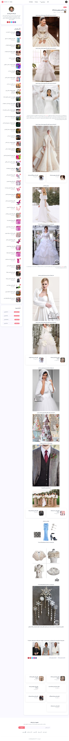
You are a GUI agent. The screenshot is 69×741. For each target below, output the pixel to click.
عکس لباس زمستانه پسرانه (33, 510)
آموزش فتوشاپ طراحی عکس (10, 77)
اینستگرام (29, 734)
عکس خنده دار (17, 315)
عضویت (21, 730)
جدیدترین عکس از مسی (11, 266)
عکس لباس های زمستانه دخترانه (33, 680)
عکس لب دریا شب (12, 58)
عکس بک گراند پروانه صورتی (10, 233)
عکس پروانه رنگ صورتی (11, 207)
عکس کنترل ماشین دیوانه (10, 279)
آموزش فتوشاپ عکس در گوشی (9, 64)
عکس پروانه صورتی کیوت (10, 253)
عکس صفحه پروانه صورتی (10, 227)
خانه (48, 1)
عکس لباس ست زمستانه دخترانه (55, 511)
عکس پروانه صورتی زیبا (11, 220)
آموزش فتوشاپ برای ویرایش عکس (9, 123)
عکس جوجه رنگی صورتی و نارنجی (9, 155)
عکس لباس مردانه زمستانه (33, 699)
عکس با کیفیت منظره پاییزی (10, 292)
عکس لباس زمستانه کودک (33, 357)
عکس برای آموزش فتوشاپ (10, 45)
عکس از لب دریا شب (11, 71)
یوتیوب (23, 734)
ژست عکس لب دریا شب (11, 84)
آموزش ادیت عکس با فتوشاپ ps (9, 97)
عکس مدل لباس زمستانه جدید (54, 689)
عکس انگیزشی (17, 312)
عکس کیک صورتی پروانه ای (10, 214)
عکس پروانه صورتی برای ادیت (10, 188)
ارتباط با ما (31, 1)
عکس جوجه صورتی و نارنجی (10, 194)
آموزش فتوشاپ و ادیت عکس (10, 116)
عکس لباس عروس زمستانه (55, 175)
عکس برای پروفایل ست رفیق (10, 38)
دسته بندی (43, 2)
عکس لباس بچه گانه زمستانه (33, 175)
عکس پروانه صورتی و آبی (11, 175)
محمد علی (62, 12)
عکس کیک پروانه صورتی (11, 246)
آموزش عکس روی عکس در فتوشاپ (9, 103)
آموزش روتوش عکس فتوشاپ (10, 51)
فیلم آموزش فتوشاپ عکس (10, 149)
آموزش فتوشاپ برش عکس (10, 142)
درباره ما (36, 1)
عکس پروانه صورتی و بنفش (10, 201)
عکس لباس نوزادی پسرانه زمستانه (33, 689)
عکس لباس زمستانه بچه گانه (54, 699)
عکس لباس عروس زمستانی (52, 660)
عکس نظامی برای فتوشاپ (10, 168)
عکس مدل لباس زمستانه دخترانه (55, 358)
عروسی (47, 115)
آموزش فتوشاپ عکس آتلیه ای (10, 129)
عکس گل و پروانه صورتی (11, 181)
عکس (65, 7)
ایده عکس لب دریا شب (11, 136)
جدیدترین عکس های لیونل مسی (9, 298)
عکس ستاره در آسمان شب (10, 32)
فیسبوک (39, 734)
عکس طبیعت (17, 319)
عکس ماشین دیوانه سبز (11, 285)
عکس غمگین (17, 323)
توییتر (34, 734)
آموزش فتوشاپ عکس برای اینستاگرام (10, 91)
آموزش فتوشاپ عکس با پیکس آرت (9, 110)
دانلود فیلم (45, 734)
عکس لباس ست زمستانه (55, 709)
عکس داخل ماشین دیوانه (10, 272)
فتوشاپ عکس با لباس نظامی (10, 162)
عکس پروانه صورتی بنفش (10, 240)
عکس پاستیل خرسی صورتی (10, 259)
